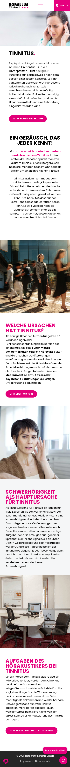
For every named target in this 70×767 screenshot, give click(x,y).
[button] (6, 761)
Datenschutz (42, 761)
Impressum (26, 761)
